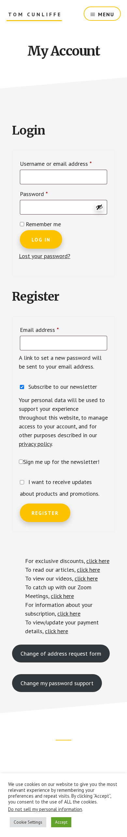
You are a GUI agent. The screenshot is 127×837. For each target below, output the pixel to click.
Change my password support (57, 683)
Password (44, 194)
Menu (106, 14)
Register (45, 513)
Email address (50, 329)
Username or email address (63, 163)
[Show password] (99, 207)
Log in (41, 240)
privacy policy (35, 444)
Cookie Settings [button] (28, 822)
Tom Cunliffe (35, 14)
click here (97, 561)
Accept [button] (61, 822)
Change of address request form (61, 653)
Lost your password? (44, 256)
